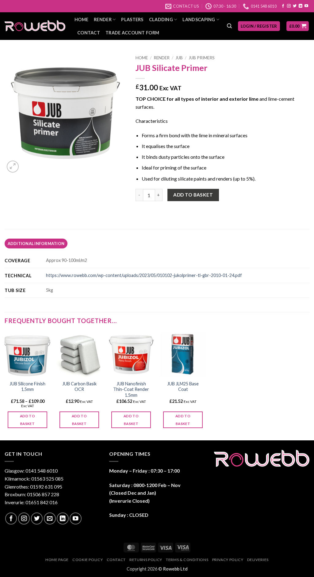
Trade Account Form (132, 32)
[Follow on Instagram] (289, 6)
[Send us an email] (50, 518)
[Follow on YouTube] (306, 6)
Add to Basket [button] (79, 420)
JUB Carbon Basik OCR (79, 386)
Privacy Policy (227, 559)
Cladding (161, 19)
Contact (88, 32)
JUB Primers (202, 57)
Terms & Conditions (187, 559)
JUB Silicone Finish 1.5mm (27, 386)
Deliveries (258, 559)
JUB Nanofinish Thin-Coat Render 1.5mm (131, 389)
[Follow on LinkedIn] (300, 6)
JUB (179, 57)
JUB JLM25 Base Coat (183, 386)
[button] (229, 26)
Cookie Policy (87, 559)
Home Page (57, 559)
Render (103, 19)
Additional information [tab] (36, 243)
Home (81, 19)
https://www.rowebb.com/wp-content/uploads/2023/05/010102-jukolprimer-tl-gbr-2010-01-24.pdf (144, 275)
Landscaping (198, 19)
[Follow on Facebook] (283, 6)
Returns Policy (145, 559)
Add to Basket (193, 194)
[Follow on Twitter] (295, 6)
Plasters (132, 19)
